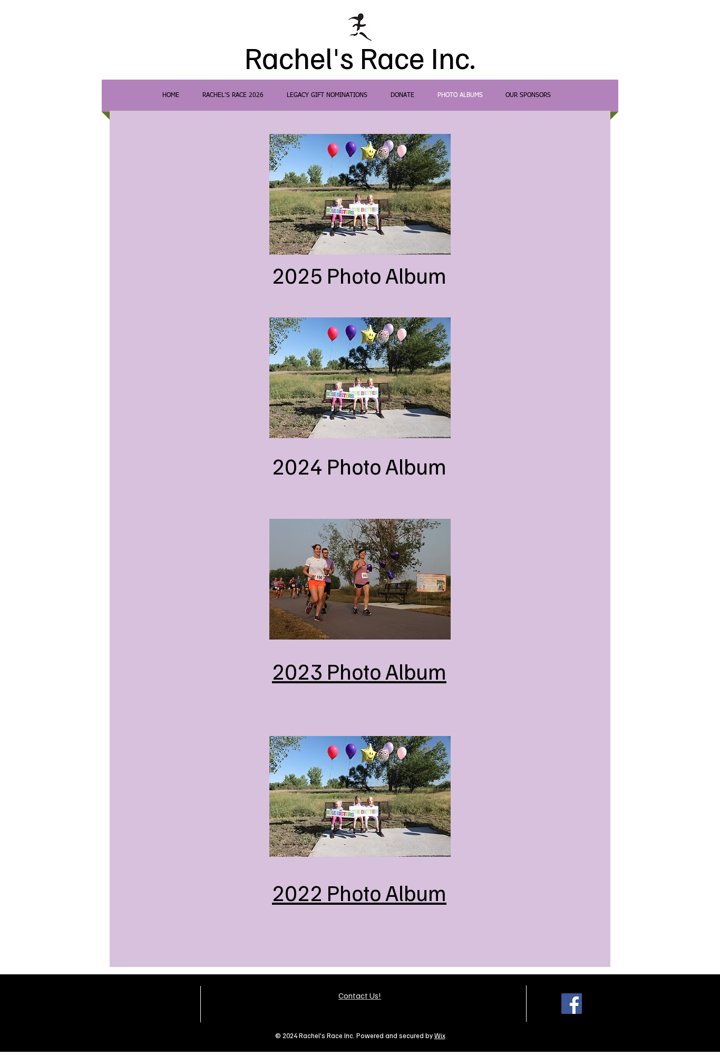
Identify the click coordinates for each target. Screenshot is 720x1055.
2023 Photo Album (359, 670)
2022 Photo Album (359, 892)
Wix (439, 1035)
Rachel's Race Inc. (360, 57)
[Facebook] (571, 1003)
